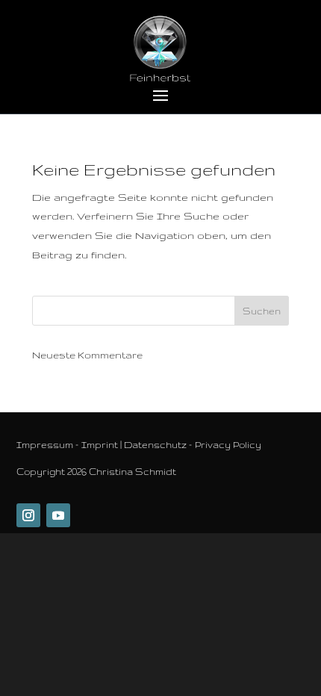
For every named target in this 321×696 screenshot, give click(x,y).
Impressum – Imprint (67, 445)
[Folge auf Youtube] (58, 515)
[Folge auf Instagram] (28, 515)
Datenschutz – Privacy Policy (192, 445)
